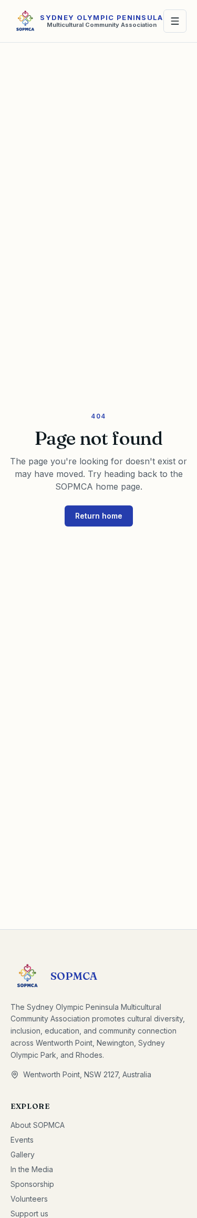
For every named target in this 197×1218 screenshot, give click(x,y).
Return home (98, 515)
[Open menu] (174, 21)
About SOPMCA (38, 1124)
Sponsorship (32, 1184)
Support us (29, 1213)
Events (22, 1139)
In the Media (32, 1169)
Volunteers (29, 1198)
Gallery (23, 1154)
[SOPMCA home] (25, 21)
